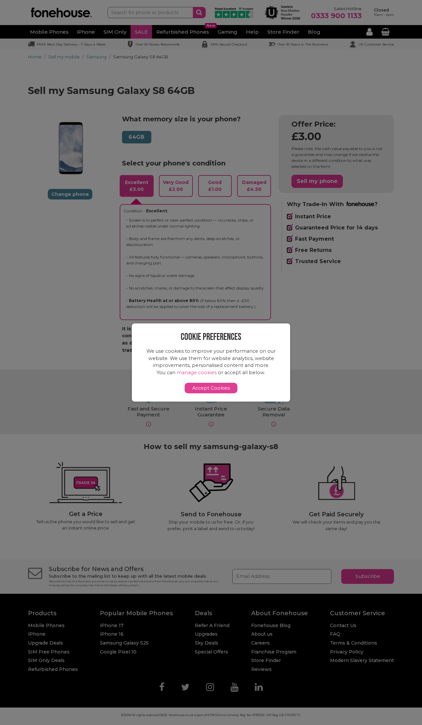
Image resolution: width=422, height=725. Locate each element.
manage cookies (197, 373)
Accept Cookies (211, 388)
